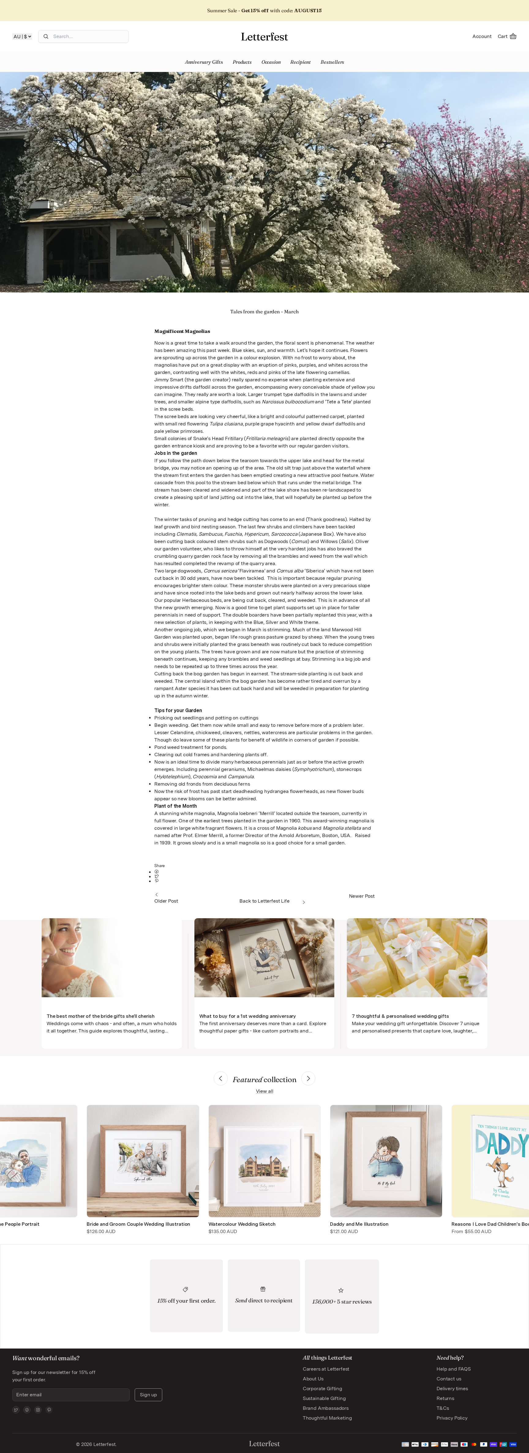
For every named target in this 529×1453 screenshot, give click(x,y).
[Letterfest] (264, 36)
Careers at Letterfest (326, 1369)
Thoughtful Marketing (327, 1418)
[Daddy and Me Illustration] (386, 1161)
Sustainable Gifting (324, 1398)
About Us (313, 1379)
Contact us (449, 1379)
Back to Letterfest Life (264, 901)
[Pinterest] (49, 1409)
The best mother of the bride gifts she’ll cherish (101, 1016)
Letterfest (103, 1444)
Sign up (148, 1395)
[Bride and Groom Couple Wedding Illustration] (143, 1161)
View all (264, 1091)
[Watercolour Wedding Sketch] (264, 1161)
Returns (445, 1398)
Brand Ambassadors (326, 1408)
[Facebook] (27, 1409)
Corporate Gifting (322, 1388)
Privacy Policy (452, 1418)
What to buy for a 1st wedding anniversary (247, 1016)
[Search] (46, 36)
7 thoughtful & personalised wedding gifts (400, 1016)
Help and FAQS (454, 1369)
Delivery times (452, 1388)
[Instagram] (38, 1409)
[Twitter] (16, 1409)
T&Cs (443, 1408)
